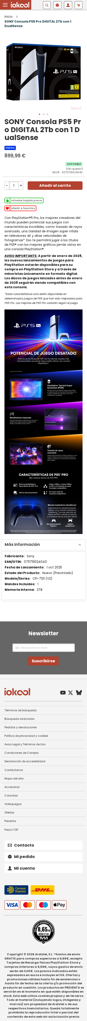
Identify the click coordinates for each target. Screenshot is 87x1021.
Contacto (24, 845)
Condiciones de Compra (21, 753)
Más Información (22, 544)
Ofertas (9, 812)
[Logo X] (70, 693)
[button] (5, 4)
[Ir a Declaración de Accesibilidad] (43, 943)
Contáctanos (13, 770)
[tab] (43, 545)
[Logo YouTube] (63, 693)
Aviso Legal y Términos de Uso (25, 744)
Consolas (11, 795)
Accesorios (12, 787)
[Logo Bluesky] (79, 693)
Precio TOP (11, 830)
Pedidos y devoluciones (20, 727)
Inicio (8, 16)
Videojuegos (13, 804)
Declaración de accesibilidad (24, 761)
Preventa (10, 821)
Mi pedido (24, 856)
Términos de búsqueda (20, 710)
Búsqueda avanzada (19, 719)
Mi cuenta (24, 868)
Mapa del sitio (14, 778)
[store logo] (20, 5)
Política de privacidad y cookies (26, 736)
